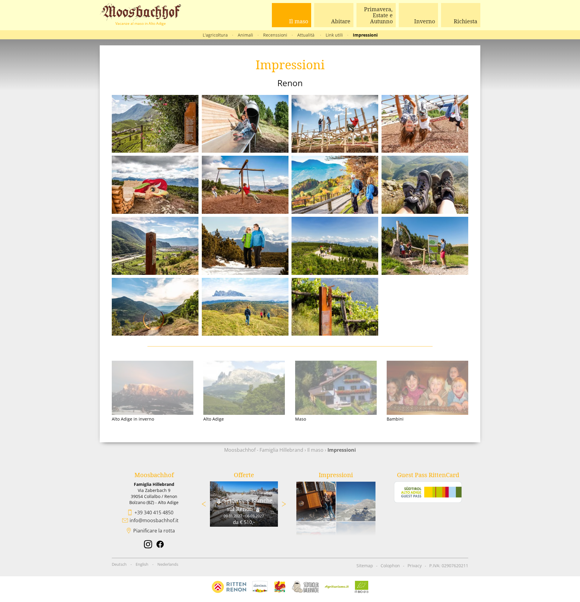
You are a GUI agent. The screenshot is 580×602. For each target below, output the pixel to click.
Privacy (415, 565)
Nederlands (167, 564)
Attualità (306, 35)
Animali (245, 35)
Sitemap (364, 565)
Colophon (390, 565)
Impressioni (365, 35)
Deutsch (119, 564)
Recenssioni (275, 35)
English (142, 564)
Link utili (334, 35)
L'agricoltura (215, 35)
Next (284, 504)
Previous (204, 504)
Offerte (244, 475)
